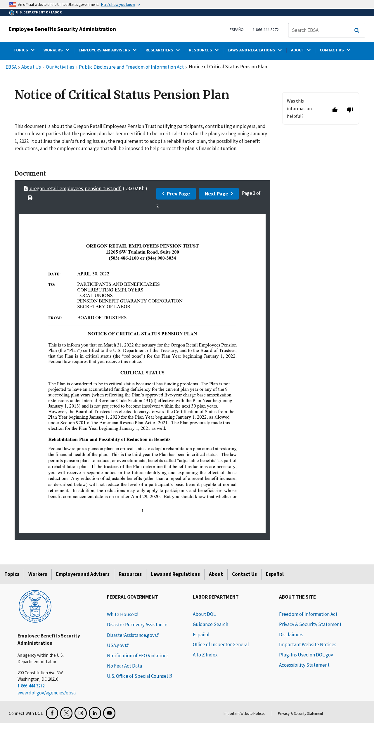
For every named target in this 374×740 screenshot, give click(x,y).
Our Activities (60, 67)
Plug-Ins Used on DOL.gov (306, 654)
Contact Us (244, 574)
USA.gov (115, 645)
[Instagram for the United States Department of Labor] (81, 713)
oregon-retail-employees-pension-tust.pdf (75, 188)
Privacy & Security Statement (310, 624)
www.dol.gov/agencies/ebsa (47, 692)
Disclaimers (291, 634)
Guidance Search (210, 624)
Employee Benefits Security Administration (62, 28)
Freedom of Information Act (308, 614)
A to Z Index (205, 654)
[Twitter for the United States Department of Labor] (66, 713)
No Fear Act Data (124, 666)
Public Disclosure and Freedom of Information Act (131, 67)
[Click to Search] (357, 30)
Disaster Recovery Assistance (137, 624)
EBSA (11, 67)
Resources (130, 574)
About (216, 574)
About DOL (204, 614)
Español (275, 574)
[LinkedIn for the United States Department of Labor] (95, 713)
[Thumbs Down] (350, 110)
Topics (11, 574)
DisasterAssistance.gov (131, 635)
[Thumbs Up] (334, 110)
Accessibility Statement (304, 665)
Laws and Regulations (175, 574)
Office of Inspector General (221, 644)
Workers (37, 574)
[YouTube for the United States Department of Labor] (109, 713)
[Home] (35, 605)
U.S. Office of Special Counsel (137, 676)
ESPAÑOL (237, 29)
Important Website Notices (307, 644)
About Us (31, 67)
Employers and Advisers (83, 574)
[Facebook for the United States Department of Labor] (52, 713)
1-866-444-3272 (266, 29)
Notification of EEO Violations (138, 655)
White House (120, 614)
